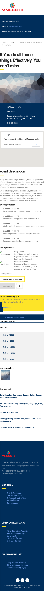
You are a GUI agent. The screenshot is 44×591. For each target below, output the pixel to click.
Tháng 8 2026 (8, 335)
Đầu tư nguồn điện (14, 538)
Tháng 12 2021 (9, 347)
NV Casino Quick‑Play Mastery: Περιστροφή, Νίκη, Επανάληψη (21, 404)
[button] (22, 307)
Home (4, 42)
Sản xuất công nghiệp (16, 533)
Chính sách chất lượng (16, 498)
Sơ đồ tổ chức (13, 500)
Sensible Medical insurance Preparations (17, 427)
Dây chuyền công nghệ (16, 567)
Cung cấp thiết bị (14, 536)
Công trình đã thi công (16, 562)
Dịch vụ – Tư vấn (14, 541)
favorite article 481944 (9, 412)
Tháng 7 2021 (8, 359)
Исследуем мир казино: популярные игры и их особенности (20, 419)
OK (36, 144)
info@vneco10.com (15, 26)
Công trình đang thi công (17, 565)
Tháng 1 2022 (8, 341)
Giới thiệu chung (14, 493)
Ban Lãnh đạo (12, 503)
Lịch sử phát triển (14, 495)
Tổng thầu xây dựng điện (17, 531)
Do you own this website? (12, 144)
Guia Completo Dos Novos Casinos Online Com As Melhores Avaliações (21, 396)
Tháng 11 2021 (9, 353)
